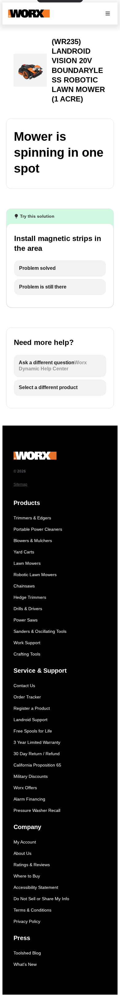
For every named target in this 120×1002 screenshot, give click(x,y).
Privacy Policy (27, 921)
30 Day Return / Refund (37, 753)
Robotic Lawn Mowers (35, 574)
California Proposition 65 (37, 765)
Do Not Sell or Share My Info (41, 898)
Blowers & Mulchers (33, 540)
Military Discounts (31, 776)
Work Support (27, 642)
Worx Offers (25, 787)
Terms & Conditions (32, 910)
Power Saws (26, 620)
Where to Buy (27, 876)
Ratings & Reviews (32, 864)
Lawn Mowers (27, 563)
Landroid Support (30, 719)
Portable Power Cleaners (38, 529)
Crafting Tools (27, 654)
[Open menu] (107, 13)
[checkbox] (60, 268)
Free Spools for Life (33, 731)
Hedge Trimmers (30, 597)
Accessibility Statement (36, 887)
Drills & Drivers (28, 608)
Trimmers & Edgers (32, 517)
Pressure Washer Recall (37, 810)
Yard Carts (24, 551)
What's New (25, 964)
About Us (22, 853)
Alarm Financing (29, 799)
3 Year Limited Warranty (37, 742)
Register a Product (32, 708)
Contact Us (24, 685)
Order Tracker (27, 696)
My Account (25, 841)
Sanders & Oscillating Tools (40, 631)
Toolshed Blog (27, 952)
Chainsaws (24, 585)
